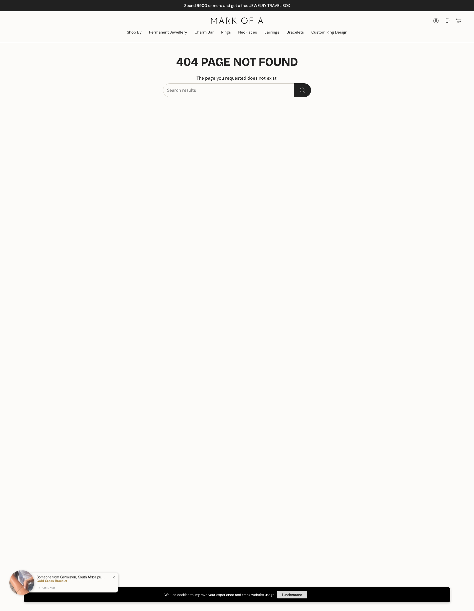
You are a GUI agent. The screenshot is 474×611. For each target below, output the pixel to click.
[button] (134, 32)
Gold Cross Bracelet (52, 580)
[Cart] (458, 21)
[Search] (302, 90)
